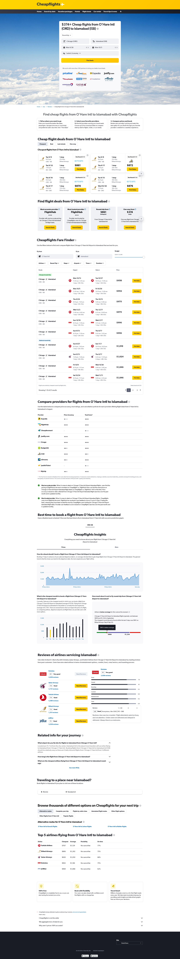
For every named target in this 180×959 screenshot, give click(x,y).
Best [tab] (51, 144)
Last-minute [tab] (61, 144)
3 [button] (137, 390)
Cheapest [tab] (42, 144)
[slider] (143, 257)
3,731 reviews (53, 689)
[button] (98, 29)
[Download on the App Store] (94, 956)
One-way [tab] (73, 144)
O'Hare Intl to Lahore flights (82, 826)
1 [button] (128, 390)
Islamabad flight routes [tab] (99, 811)
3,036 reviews (53, 724)
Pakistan (50, 106)
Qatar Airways (53, 683)
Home (39, 11)
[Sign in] (121, 11)
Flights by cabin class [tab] (80, 811)
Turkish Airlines (54, 694)
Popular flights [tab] (68, 816)
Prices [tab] (63, 547)
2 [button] (132, 390)
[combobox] (66, 35)
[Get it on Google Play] (85, 956)
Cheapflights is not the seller (49, 918)
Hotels (77, 11)
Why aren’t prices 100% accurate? (51, 926)
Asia (44, 106)
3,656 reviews (53, 677)
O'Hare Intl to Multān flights (117, 826)
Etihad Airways (54, 706)
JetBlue (51, 718)
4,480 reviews (53, 701)
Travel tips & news (110, 11)
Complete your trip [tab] (62, 811)
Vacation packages (65, 11)
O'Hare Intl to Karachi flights (47, 826)
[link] (50, 227)
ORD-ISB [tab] (90, 525)
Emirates (51, 671)
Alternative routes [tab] (45, 811)
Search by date (49, 11)
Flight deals (86, 11)
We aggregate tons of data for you (51, 922)
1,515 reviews (53, 712)
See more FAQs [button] (74, 768)
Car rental (97, 11)
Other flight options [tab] (117, 811)
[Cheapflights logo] (48, 5)
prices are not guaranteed (79, 912)
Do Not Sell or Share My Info (83, 950)
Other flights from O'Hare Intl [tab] (49, 816)
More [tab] (116, 547)
